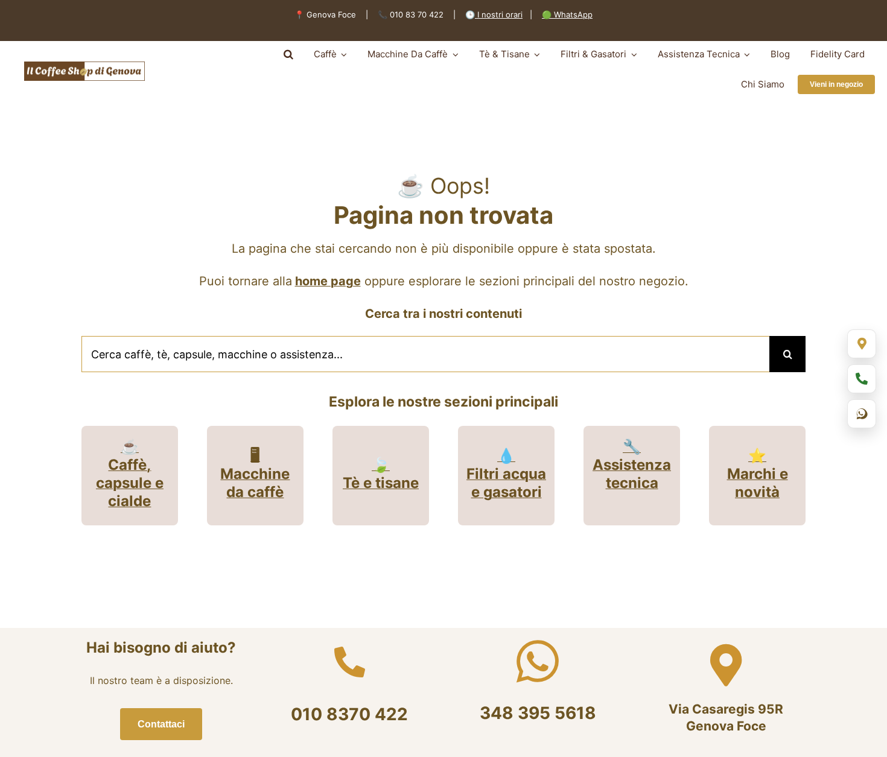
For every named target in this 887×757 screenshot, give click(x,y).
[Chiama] (861, 378)
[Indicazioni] (861, 343)
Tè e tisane (381, 483)
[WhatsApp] (861, 413)
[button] (288, 54)
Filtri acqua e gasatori (506, 483)
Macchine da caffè (255, 483)
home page (328, 281)
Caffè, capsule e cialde (130, 483)
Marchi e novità (757, 483)
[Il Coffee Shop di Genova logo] (84, 66)
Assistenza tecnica (632, 474)
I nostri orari (499, 14)
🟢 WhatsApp (567, 14)
